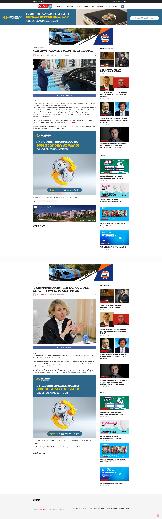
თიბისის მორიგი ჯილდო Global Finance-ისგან (113, 247)
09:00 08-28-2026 (105, 180)
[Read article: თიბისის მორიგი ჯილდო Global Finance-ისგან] (114, 237)
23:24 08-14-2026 (105, 73)
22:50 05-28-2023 (51, 55)
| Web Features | (43, 509)
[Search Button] (128, 7)
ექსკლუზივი (70, 6)
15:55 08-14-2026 (105, 98)
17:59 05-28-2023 (51, 294)
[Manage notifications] (158, 515)
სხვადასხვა (116, 6)
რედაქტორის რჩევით (88, 6)
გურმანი (108, 6)
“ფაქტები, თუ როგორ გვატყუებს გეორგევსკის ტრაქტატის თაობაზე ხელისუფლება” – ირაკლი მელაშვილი (114, 120)
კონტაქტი (40, 1)
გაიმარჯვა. (74, 122)
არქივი (127, 508)
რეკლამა (35, 1)
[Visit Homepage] (44, 6)
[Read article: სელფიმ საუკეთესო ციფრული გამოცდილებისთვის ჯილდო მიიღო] (114, 190)
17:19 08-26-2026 (105, 204)
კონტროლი (100, 6)
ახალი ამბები (60, 6)
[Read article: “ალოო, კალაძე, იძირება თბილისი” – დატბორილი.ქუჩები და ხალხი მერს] (114, 59)
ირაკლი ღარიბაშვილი (50, 201)
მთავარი (35, 47)
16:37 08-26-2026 (105, 227)
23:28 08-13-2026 (105, 124)
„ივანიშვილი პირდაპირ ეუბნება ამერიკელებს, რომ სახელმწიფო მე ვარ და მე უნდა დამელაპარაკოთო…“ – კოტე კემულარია (113, 145)
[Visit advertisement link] (81, 37)
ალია (42, 55)
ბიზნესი (78, 6)
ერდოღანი (40, 201)
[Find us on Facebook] (122, 7)
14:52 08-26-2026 (105, 249)
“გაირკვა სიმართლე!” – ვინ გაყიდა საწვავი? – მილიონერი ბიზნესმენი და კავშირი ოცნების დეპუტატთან (114, 94)
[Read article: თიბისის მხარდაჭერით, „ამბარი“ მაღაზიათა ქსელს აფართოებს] (114, 214)
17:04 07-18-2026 (105, 149)
